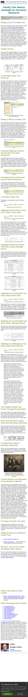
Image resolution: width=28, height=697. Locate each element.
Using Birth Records (8, 606)
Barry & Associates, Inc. (16, 650)
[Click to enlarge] (14, 108)
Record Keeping (7, 618)
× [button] (26, 683)
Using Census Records (9, 613)
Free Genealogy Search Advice (16, 2)
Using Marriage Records (9, 607)
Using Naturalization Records (11, 614)
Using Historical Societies (10, 615)
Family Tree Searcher (9, 541)
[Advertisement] (14, 573)
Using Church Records (9, 617)
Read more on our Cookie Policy (18, 689)
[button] (14, 691)
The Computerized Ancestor (10, 621)
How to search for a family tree (11, 539)
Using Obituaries (8, 611)
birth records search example (16, 27)
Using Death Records (9, 609)
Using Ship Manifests (9, 610)
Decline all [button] (20, 694)
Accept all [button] (7, 694)
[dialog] (14, 689)
